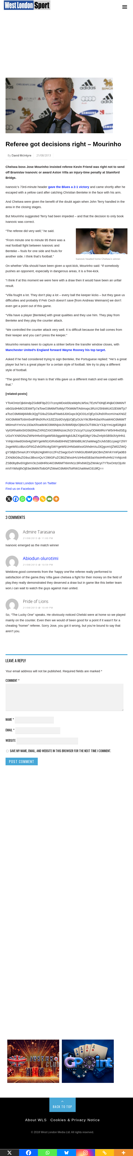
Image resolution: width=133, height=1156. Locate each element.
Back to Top (62, 1106)
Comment (12, 680)
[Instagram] (36, 499)
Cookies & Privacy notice (75, 1120)
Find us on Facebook (20, 489)
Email (10, 730)
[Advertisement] (66, 47)
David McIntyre (21, 155)
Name (10, 719)
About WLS (36, 1120)
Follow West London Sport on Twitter (31, 483)
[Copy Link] (43, 499)
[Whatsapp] (22, 499)
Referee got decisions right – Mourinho (63, 144)
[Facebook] (16, 499)
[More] (56, 499)
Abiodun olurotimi (40, 558)
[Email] (49, 499)
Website (11, 740)
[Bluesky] (29, 499)
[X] (9, 499)
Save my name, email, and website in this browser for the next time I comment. (60, 750)
